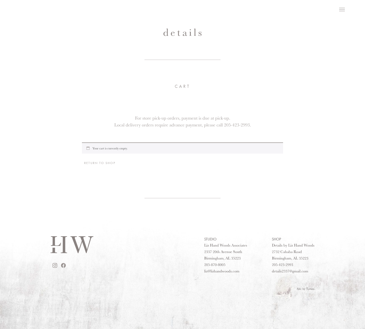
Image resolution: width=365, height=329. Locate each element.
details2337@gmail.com (290, 271)
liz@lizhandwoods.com (221, 271)
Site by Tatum (305, 288)
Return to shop (99, 163)
